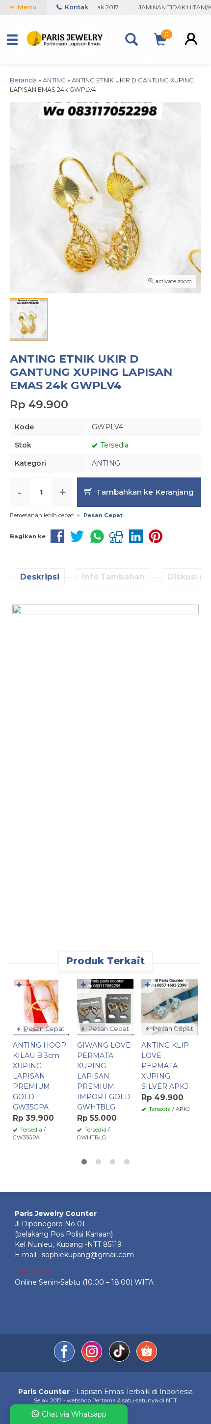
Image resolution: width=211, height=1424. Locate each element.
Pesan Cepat (44, 1028)
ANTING (106, 463)
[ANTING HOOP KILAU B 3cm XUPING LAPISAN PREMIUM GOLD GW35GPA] (41, 1006)
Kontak (75, 7)
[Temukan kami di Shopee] (146, 1359)
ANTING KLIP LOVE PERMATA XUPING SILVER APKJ (165, 1066)
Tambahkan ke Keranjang (144, 492)
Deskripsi (39, 576)
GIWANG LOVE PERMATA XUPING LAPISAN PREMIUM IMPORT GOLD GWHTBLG (104, 1076)
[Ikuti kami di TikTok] (120, 1359)
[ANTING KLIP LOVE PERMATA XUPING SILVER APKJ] (169, 1006)
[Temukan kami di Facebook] (65, 1359)
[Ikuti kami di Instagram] (92, 1359)
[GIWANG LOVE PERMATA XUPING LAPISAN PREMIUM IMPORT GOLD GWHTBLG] (105, 1006)
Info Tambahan (113, 576)
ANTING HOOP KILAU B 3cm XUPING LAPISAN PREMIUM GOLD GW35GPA (39, 1076)
